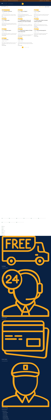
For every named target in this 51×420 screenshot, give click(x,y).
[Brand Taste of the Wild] (12, 219)
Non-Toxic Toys (5, 413)
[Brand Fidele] (5, 223)
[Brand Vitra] (5, 219)
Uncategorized (4, 38)
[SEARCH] (23, 4)
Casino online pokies (5, 20)
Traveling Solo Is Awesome (7, 11)
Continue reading (4, 17)
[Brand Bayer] (20, 223)
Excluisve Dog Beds (5, 416)
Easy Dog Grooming (5, 417)
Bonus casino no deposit (22, 11)
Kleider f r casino (37, 11)
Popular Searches (4, 411)
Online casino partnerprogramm (40, 30)
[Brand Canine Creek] (12, 223)
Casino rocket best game (6, 30)
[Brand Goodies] (41, 219)
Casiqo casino (20, 39)
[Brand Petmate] (27, 219)
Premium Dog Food (5, 412)
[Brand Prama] (20, 219)
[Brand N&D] (34, 219)
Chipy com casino (5, 39)
